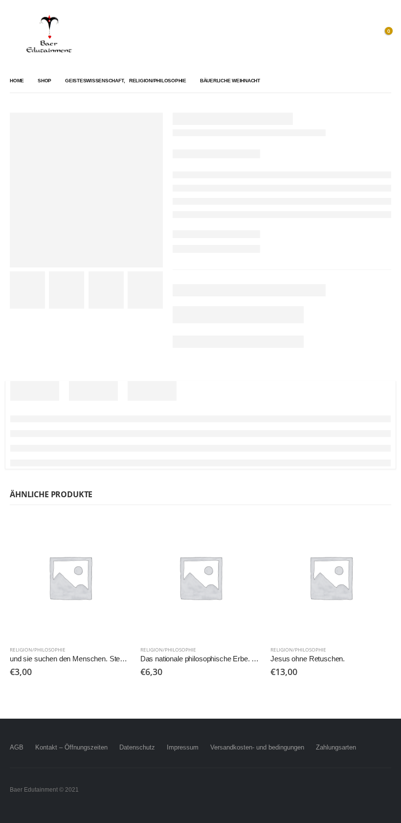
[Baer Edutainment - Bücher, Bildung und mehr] (49, 34)
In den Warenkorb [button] (114, 533)
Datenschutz (137, 747)
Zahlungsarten (336, 747)
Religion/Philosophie (38, 649)
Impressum (183, 747)
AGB (16, 747)
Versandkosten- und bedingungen (257, 747)
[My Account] (361, 34)
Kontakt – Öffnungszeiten (71, 747)
